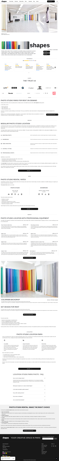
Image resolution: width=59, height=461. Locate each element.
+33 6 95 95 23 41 (5, 449)
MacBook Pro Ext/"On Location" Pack (37, 241)
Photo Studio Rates (44, 445)
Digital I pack (3, 233)
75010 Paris (4, 447)
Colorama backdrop (10, 300)
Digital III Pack (3, 241)
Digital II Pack (33, 233)
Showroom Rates (44, 446)
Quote (42, 450)
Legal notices (43, 453)
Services (43, 447)
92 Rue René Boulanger (6, 446)
